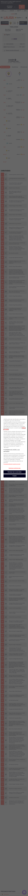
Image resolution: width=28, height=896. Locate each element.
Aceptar (15, 475)
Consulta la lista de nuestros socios (12, 464)
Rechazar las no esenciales (15, 472)
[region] (14, 448)
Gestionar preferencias (14, 468)
